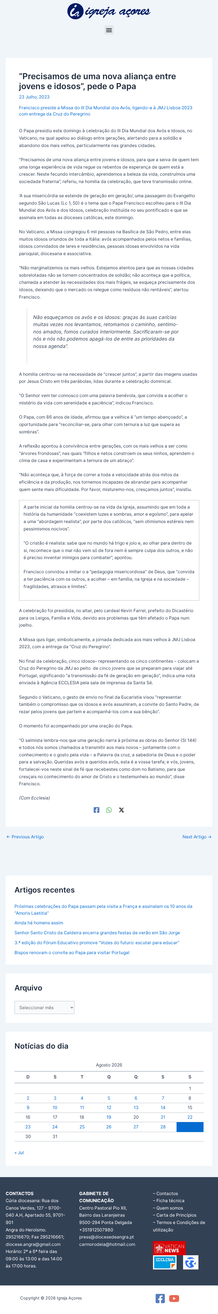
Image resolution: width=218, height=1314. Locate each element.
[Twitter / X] (121, 810)
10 (55, 1107)
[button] (109, 30)
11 (82, 1107)
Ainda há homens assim (38, 922)
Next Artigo (197, 837)
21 (163, 1117)
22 (189, 1117)
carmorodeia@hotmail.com (107, 1244)
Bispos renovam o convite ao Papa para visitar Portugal (71, 952)
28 (163, 1127)
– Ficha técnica (169, 1200)
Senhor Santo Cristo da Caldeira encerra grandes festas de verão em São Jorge (97, 932)
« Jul (19, 1152)
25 (82, 1127)
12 (109, 1107)
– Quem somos (168, 1208)
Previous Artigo (25, 837)
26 (109, 1127)
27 (136, 1127)
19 (108, 1117)
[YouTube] (174, 1298)
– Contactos (165, 1193)
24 (55, 1127)
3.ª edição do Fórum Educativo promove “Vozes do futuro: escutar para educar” (96, 942)
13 (136, 1107)
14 (163, 1107)
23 (28, 1127)
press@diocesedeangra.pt (106, 1237)
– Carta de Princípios (174, 1215)
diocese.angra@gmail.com (33, 1244)
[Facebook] (96, 810)
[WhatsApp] (109, 810)
